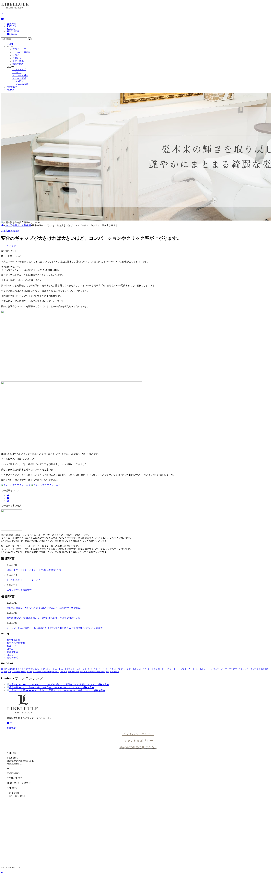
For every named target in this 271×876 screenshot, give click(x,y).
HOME (12, 23)
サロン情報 (18, 81)
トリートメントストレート (198, 669)
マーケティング (241, 669)
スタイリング (138, 669)
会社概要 (11, 728)
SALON (12, 26)
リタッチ (252, 669)
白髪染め (63, 672)
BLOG (12, 29)
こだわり (16, 72)
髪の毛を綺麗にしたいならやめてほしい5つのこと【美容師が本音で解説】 (44, 608)
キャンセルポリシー (138, 740)
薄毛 (103, 672)
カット (58, 669)
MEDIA (13, 34)
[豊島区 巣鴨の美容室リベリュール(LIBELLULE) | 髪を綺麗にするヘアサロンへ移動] (2, 225)
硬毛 (70, 672)
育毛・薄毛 (18, 61)
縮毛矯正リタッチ (87, 672)
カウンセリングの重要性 (19, 590)
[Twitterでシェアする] (8, 495)
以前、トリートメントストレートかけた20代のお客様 (34, 570)
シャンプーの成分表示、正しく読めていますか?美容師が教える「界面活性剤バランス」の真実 (55, 628)
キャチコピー (95, 669)
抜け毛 (23, 672)
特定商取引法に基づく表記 (138, 747)
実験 (5, 672)
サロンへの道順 (20, 84)
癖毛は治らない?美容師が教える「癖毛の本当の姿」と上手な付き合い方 (43, 618)
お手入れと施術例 (21, 52)
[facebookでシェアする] (8, 498)
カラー (73, 669)
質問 (107, 672)
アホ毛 (45, 669)
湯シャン (55, 672)
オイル (51, 669)
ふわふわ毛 (37, 669)
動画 (258, 669)
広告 (14, 672)
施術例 (29, 672)
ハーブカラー (215, 669)
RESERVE (14, 31)
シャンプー (127, 669)
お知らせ (16, 58)
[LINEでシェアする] (8, 500)
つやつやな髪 (27, 669)
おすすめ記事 (13, 640)
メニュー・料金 (20, 75)
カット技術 (65, 669)
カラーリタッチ (83, 669)
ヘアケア (11, 246)
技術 (18, 672)
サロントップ (19, 69)
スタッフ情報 (19, 78)
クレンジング (117, 669)
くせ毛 (18, 669)
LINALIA (11, 669)
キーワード (106, 669)
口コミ (15, 55)
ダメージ (165, 669)
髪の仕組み (114, 672)
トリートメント (180, 669)
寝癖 (9, 672)
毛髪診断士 (47, 672)
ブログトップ (19, 49)
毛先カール (37, 672)
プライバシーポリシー (138, 734)
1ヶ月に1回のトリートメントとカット (26, 580)
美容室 (98, 672)
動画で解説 (18, 64)
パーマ (224, 669)
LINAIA (4, 669)
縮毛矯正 (75, 672)
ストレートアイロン (153, 669)
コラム (10, 649)
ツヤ (171, 669)
